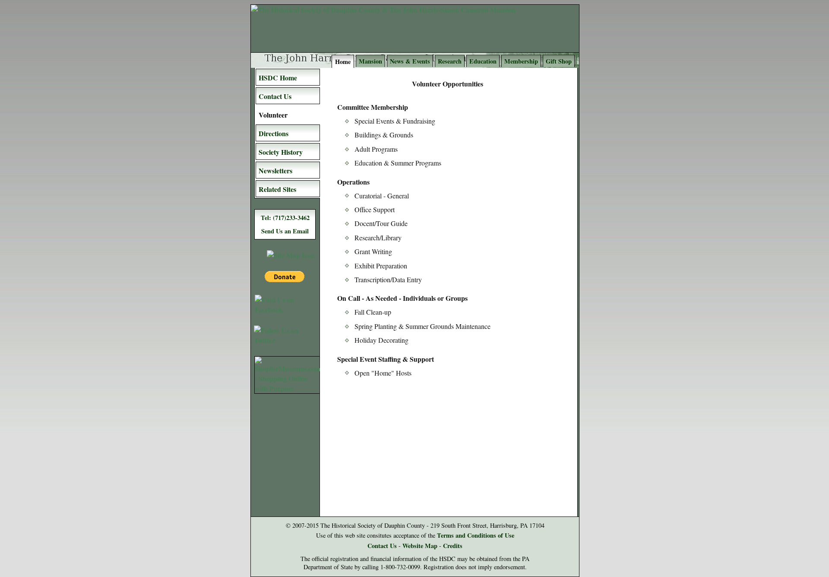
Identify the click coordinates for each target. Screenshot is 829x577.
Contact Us (275, 96)
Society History (281, 152)
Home (343, 61)
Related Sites (277, 189)
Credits (452, 545)
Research (450, 61)
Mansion (370, 61)
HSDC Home (278, 78)
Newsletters (275, 170)
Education (483, 61)
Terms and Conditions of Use (475, 535)
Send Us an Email (285, 231)
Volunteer (273, 115)
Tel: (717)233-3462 (285, 217)
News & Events (410, 61)
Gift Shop (559, 61)
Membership (521, 61)
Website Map (419, 545)
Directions (273, 133)
